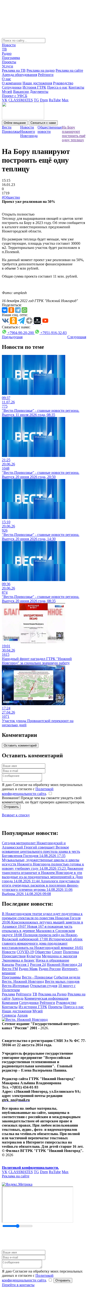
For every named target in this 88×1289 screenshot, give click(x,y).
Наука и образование (52, 960)
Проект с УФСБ (14, 96)
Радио (6, 53)
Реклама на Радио (52, 994)
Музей (7, 92)
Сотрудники (12, 87)
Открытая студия (43, 986)
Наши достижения (37, 83)
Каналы (8, 965)
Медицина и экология (59, 956)
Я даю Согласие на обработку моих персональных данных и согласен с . (42, 789)
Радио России (50, 969)
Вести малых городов (62, 981)
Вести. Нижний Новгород (23, 981)
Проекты (9, 62)
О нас (6, 79)
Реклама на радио (41, 70)
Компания (10, 1003)
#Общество (11, 197)
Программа (11, 58)
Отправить (11, 807)
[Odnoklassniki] (11, 310)
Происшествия (14, 956)
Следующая (76, 337)
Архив (22, 1015)
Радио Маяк (28, 969)
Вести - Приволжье (37, 977)
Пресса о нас (57, 87)
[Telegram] (18, 310)
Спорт (57, 952)
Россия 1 (22, 965)
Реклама (8, 994)
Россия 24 (38, 965)
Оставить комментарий (20, 745)
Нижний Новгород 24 (64, 965)
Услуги (7, 66)
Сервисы (9, 1015)
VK (5, 100)
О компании (12, 83)
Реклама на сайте (69, 70)
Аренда (17, 998)
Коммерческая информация (46, 998)
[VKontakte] (5, 310)
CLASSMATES (20, 100)
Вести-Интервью (15, 986)
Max (65, 100)
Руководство (63, 83)
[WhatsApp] (24, 310)
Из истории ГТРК (33, 1007)
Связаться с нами (43, 123)
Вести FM (10, 969)
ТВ (4, 49)
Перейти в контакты (18, 1285)
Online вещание (15, 123)
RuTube (55, 100)
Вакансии (21, 92)
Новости (9, 45)
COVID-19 (25, 952)
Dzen (44, 100)
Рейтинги (46, 75)
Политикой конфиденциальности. (30, 1168)
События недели (67, 977)
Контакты (76, 87)
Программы (11, 977)
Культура (34, 956)
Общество (43, 952)
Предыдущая (12, 337)
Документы (39, 92)
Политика (71, 952)
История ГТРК (34, 87)
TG (36, 100)
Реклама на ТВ (14, 70)
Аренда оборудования (19, 75)
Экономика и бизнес (18, 960)
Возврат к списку (16, 815)
